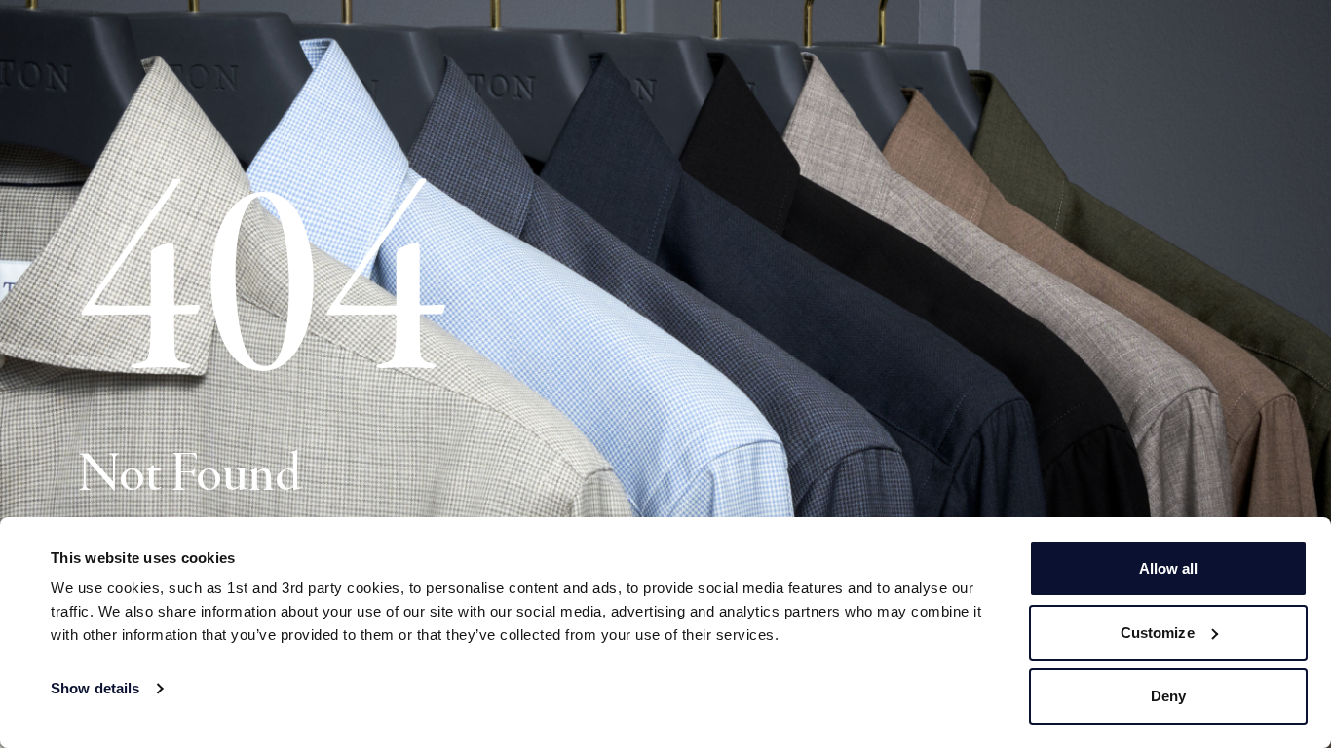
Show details (95, 688)
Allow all (1168, 568)
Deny (1168, 696)
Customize (1158, 632)
